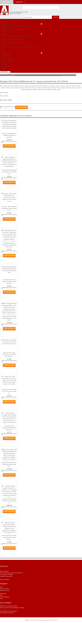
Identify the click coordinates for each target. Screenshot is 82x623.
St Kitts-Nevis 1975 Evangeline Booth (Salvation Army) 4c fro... (9, 427)
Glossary (4, 62)
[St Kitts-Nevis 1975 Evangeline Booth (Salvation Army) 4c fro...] (9, 413)
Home (1, 19)
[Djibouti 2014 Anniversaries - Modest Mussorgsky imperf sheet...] (9, 449)
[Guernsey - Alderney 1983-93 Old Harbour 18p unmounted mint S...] (9, 193)
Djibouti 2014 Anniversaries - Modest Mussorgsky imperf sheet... (9, 464)
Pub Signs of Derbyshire (8, 59)
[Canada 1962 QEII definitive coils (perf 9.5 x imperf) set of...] (9, 486)
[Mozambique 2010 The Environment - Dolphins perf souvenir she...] (9, 230)
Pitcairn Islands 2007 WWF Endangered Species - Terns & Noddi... (9, 318)
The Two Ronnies (6, 53)
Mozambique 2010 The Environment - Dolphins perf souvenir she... (9, 245)
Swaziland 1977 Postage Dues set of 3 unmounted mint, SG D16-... (9, 354)
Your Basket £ (68, 76)
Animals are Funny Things (8, 60)
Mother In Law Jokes (7, 57)
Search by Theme (6, 24)
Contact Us (19, 2)
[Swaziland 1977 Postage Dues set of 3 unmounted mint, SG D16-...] (9, 340)
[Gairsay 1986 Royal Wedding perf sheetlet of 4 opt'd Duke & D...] (9, 157)
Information (3, 31)
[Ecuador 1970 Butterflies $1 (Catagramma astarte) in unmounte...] (9, 120)
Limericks (4, 68)
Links (3, 45)
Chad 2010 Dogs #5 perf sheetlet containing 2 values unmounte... (9, 281)
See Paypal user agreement (7, 612)
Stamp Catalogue (4, 21)
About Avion (5, 34)
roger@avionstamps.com (6, 576)
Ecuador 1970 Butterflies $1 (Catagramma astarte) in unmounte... (9, 135)
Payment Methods (6, 41)
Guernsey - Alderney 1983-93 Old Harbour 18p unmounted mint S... (9, 208)
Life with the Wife (6, 55)
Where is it (4, 64)
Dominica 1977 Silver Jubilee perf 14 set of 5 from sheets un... (9, 391)
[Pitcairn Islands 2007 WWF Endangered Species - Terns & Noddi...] (9, 303)
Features (2, 50)
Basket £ (6, 2)
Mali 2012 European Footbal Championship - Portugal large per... (9, 537)
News (1, 70)
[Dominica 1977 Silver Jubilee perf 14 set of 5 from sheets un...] (9, 376)
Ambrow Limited (53, 620)
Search (55, 17)
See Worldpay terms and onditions (8, 611)
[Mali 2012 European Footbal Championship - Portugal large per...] (9, 522)
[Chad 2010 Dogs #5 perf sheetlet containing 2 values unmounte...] (9, 267)
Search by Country (6, 28)
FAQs (3, 38)
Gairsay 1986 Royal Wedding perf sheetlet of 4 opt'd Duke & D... (9, 171)
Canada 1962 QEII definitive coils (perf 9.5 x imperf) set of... (9, 500)
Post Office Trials (6, 66)
